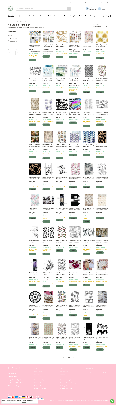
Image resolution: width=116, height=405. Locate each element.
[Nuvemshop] (57, 400)
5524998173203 (12, 374)
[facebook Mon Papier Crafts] (12, 368)
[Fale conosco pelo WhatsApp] (112, 401)
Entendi (24, 402)
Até (16, 49)
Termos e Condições (70, 16)
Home (24, 16)
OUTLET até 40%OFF (40, 389)
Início (9, 21)
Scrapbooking (15, 21)
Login (90, 8)
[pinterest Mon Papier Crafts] (19, 368)
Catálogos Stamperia (105, 16)
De (8, 49)
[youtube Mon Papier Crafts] (16, 368)
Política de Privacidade (54, 16)
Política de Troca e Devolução (87, 16)
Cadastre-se (92, 9)
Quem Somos (33, 16)
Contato (42, 16)
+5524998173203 (12, 377)
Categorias (11, 16)
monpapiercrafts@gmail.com (16, 380)
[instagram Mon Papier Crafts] (8, 368)
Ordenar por (96, 24)
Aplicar (25, 53)
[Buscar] (69, 9)
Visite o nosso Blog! (13, 386)
